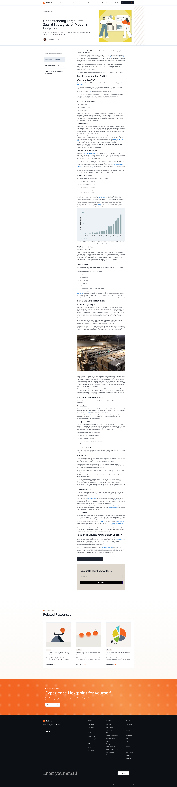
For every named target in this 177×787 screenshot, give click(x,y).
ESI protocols (102, 521)
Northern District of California (116, 523)
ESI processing (92, 498)
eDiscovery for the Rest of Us (117, 57)
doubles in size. (90, 168)
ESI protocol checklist (110, 525)
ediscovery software (114, 507)
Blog (52, 11)
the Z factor (88, 412)
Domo (89, 91)
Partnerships (109, 2)
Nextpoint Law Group (107, 547)
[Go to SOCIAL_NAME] (44, 731)
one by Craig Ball (120, 521)
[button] (63, 3)
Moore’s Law (102, 197)
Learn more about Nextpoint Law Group (89, 559)
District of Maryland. (86, 525)
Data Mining (118, 539)
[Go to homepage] (47, 721)
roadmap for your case (106, 528)
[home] (47, 3)
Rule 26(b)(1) (118, 500)
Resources (46, 11)
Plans (103, 2)
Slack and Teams (99, 288)
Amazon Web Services (90, 153)
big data (100, 204)
